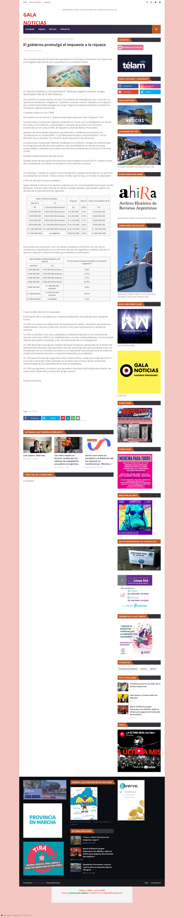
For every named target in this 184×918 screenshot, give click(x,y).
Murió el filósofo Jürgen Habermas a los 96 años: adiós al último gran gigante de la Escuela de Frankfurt (145, 710)
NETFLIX (144, 669)
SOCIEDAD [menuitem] (29, 29)
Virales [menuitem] (41, 29)
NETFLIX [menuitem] (52, 29)
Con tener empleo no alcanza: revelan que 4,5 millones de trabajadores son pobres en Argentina (66, 459)
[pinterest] (159, 2)
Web (25, 2)
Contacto (47, 2)
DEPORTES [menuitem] (65, 29)
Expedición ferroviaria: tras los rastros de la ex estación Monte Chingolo (97, 867)
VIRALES (153, 669)
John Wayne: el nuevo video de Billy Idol (143, 696)
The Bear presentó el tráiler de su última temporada (145, 685)
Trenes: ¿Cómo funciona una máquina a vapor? (96, 838)
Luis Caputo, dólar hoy (34, 455)
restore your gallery (78, 893)
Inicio (25, 39)
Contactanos (156, 883)
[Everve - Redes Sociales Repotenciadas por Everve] (131, 819)
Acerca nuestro (35, 2)
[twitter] (155, 2)
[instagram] (151, 2)
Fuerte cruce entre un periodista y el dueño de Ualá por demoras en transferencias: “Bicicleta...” (99, 459)
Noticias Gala (30, 51)
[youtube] (128, 92)
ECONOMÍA (33, 39)
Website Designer (39, 883)
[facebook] (147, 2)
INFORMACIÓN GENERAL (128, 669)
